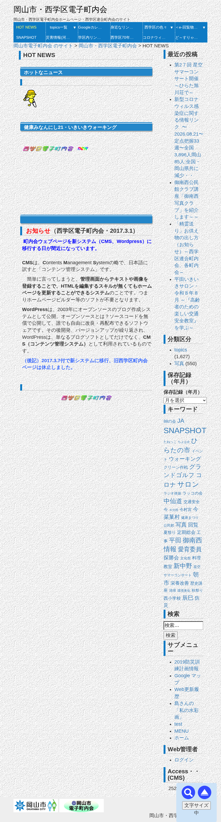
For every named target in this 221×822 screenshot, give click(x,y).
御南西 (192, 540)
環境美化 (183, 590)
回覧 (193, 525)
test (178, 724)
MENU (181, 731)
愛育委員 (190, 549)
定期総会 (186, 532)
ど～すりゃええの (188, 37)
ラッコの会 (192, 493)
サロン (188, 484)
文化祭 (185, 558)
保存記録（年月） (183, 392)
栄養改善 (180, 583)
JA (180, 420)
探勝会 (171, 557)
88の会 (170, 421)
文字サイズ (196, 805)
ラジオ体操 (172, 493)
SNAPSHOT (26, 37)
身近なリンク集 (123, 27)
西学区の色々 (155, 27)
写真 (179, 363)
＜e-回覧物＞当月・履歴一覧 (188, 27)
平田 (175, 540)
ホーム (181, 737)
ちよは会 (184, 441)
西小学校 (172, 598)
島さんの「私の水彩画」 (186, 710)
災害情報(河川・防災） (58, 37)
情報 (170, 549)
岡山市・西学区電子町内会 (60, 9)
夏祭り (170, 532)
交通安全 (192, 501)
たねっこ (170, 442)
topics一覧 (58, 27)
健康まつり (190, 518)
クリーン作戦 (176, 467)
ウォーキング (185, 459)
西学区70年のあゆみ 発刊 (123, 37)
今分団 (173, 509)
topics (180, 349)
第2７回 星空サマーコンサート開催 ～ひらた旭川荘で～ (188, 78)
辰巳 (188, 598)
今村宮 (185, 509)
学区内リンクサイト (91, 37)
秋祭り (197, 590)
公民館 (169, 525)
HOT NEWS (26, 27)
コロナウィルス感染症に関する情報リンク (155, 37)
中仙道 (173, 501)
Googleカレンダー (91, 27)
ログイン (184, 760)
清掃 (172, 590)
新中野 (183, 565)
